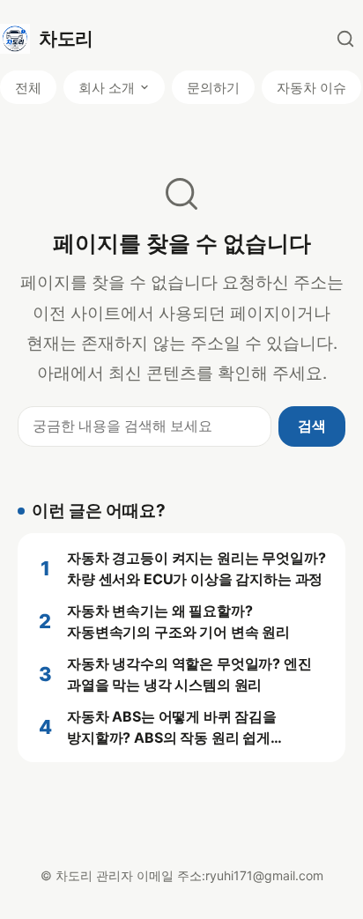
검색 (312, 425)
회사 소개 (106, 87)
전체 (28, 87)
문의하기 (213, 87)
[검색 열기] (345, 38)
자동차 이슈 (311, 87)
